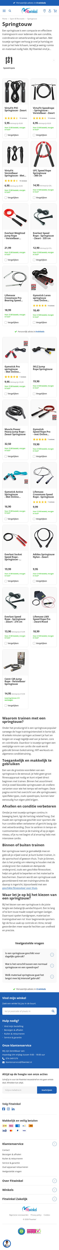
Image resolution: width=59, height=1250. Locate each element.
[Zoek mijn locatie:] (40, 10)
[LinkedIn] (13, 1109)
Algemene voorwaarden (18, 1215)
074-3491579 (12, 1058)
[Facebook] (3, 1109)
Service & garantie (13, 1037)
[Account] (49, 10)
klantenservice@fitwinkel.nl (19, 1062)
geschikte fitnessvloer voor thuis (19, 888)
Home (4, 19)
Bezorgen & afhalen (13, 1030)
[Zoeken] (10, 11)
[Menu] (4, 11)
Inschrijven (47, 1090)
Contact (6, 1150)
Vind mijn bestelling (13, 1026)
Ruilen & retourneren (14, 1033)
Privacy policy (36, 1215)
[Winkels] (44, 10)
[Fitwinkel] (29, 1209)
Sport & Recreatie (17, 19)
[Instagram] (8, 1109)
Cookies (47, 1215)
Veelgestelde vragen (12, 1171)
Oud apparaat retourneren (15, 1167)
